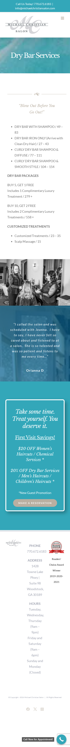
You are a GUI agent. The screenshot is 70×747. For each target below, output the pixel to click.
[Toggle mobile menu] (63, 18)
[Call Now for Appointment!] (61, 739)
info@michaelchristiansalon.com (35, 8)
